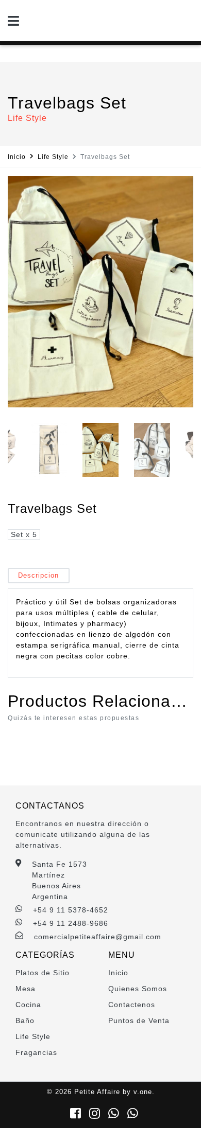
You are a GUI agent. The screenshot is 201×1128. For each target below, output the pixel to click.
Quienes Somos (137, 988)
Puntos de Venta (139, 1020)
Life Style (53, 156)
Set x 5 (24, 534)
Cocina (28, 1004)
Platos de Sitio (42, 973)
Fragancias (36, 1052)
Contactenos (131, 1004)
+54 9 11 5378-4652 (70, 910)
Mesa (25, 988)
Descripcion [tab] (38, 575)
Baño (25, 1020)
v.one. (144, 1092)
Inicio (17, 156)
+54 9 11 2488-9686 (70, 923)
